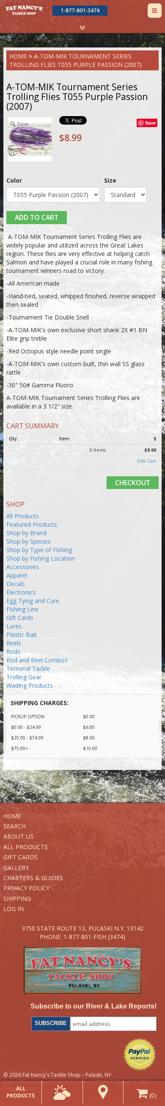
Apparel (16, 575)
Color (14, 180)
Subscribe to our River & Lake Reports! (93, 1006)
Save (150, 122)
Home (18, 56)
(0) (152, 1095)
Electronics (21, 592)
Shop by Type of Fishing (39, 550)
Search (14, 826)
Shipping (17, 898)
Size (110, 180)
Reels (13, 643)
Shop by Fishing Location (40, 558)
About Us (18, 836)
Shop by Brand (26, 533)
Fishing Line (22, 609)
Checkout (132, 482)
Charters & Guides (33, 878)
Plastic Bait (21, 635)
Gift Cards (19, 618)
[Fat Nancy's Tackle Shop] (23, 10)
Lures (14, 626)
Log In (13, 909)
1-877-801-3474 (79, 10)
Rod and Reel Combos (37, 660)
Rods (13, 651)
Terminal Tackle (28, 668)
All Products (22, 516)
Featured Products (31, 524)
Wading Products (29, 685)
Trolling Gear (23, 677)
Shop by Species (28, 541)
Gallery (16, 867)
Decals (15, 584)
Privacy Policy (26, 888)
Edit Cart (147, 461)
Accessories (22, 567)
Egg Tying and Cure (32, 601)
